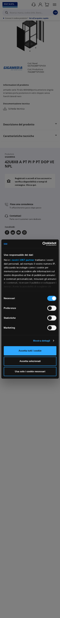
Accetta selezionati (30, 361)
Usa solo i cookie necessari (30, 371)
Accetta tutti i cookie (30, 350)
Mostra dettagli (41, 340)
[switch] (51, 308)
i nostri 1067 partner (22, 260)
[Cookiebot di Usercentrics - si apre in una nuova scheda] (42, 244)
